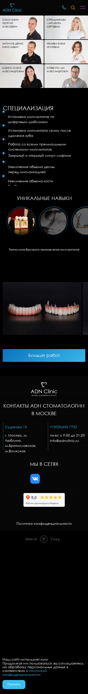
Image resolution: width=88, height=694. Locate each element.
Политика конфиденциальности (44, 523)
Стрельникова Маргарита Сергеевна (56, 23)
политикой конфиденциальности (24, 672)
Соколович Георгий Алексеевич (10, 23)
